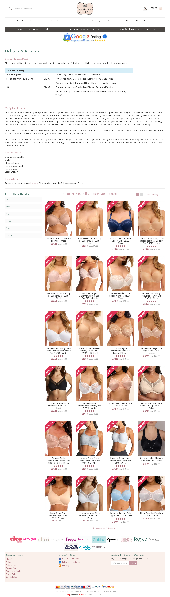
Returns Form (11, 568)
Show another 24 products (105, 528)
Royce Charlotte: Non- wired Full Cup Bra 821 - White (90, 515)
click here (33, 183)
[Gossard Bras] (112, 539)
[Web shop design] (76, 594)
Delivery (9, 562)
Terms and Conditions (15, 571)
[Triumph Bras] (99, 546)
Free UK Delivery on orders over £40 (85, 29)
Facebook (44, 29)
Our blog (65, 565)
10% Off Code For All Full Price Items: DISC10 (137, 29)
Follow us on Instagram (71, 562)
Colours (111, 20)
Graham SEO (98, 594)
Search (10, 8)
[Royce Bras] (140, 539)
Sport (59, 20)
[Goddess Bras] (99, 539)
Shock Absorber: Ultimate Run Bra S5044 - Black (151, 459)
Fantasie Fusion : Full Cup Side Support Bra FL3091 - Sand (90, 241)
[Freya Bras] (71, 539)
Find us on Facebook (70, 559)
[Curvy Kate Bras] (29, 540)
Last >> (104, 193)
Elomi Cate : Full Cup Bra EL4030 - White (151, 514)
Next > (96, 193)
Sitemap (89, 591)
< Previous (76, 193)
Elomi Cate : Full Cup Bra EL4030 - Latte (120, 404)
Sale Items (126, 20)
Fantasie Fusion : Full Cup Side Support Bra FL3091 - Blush (59, 295)
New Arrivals (46, 20)
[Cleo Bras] (16, 539)
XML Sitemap (98, 591)
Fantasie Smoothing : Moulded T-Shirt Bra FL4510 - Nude (151, 295)
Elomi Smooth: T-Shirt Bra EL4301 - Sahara (59, 239)
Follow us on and (32, 29)
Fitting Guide (11, 565)
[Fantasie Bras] (57, 539)
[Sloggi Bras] (85, 547)
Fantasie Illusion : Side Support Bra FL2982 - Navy (120, 241)
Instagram (32, 29)
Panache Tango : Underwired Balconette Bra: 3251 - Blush (89, 295)
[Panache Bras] (126, 539)
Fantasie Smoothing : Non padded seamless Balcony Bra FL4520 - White (59, 350)
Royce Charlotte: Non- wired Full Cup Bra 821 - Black (59, 405)
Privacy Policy (11, 574)
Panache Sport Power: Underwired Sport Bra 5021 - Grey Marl (89, 460)
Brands (20, 20)
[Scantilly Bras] (154, 539)
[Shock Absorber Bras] (71, 547)
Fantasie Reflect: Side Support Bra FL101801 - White (120, 295)
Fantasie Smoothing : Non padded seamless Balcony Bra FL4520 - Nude (151, 241)
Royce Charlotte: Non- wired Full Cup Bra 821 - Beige (151, 405)
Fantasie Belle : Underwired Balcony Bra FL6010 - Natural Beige (58, 460)
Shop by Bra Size (143, 20)
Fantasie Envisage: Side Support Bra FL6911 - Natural (151, 350)
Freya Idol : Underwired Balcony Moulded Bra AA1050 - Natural (89, 350)
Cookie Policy (11, 577)
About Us (9, 559)
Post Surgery (97, 20)
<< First (66, 193)
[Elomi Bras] (43, 539)
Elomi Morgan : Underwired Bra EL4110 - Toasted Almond (120, 350)
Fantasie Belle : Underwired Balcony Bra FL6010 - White (89, 405)
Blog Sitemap (110, 591)
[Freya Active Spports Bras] (85, 539)
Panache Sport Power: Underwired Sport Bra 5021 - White (120, 460)
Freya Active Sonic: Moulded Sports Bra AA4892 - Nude (58, 515)
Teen (84, 20)
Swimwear (72, 20)
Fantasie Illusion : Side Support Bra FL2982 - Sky (120, 514)
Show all (113, 193)
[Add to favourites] (69, 203)
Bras (32, 20)
